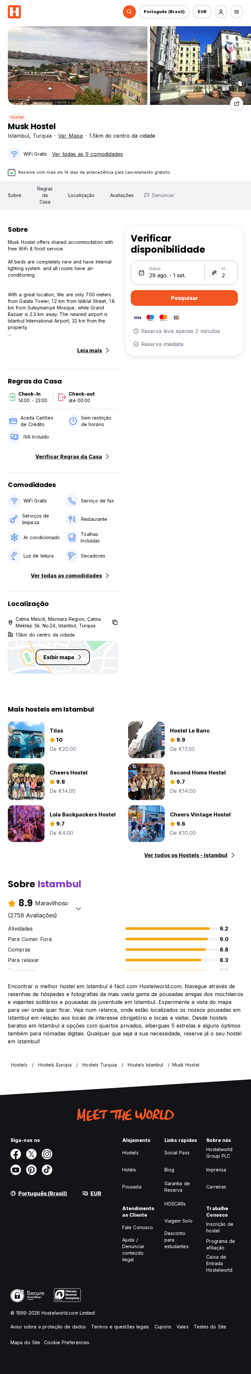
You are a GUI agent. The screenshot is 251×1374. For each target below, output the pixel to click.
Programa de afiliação (220, 1244)
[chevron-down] (78, 908)
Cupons (163, 1326)
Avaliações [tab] (122, 195)
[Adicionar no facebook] (15, 1154)
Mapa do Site (25, 1342)
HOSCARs (175, 1204)
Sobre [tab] (15, 195)
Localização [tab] (81, 195)
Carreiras (216, 1186)
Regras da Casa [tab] (45, 195)
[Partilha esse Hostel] (236, 103)
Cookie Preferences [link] (66, 1342)
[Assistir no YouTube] (15, 1170)
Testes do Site (210, 1326)
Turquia (42, 135)
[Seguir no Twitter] (31, 1154)
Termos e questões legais (120, 1326)
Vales (182, 1326)
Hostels (130, 1152)
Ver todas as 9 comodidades (87, 154)
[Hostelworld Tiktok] (47, 1170)
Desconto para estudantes (176, 1239)
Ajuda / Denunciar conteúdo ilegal (133, 1249)
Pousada (132, 1186)
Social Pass (177, 1152)
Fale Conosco (137, 1227)
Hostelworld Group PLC (219, 1153)
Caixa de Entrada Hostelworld (219, 1263)
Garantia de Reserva (177, 1187)
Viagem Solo (178, 1221)
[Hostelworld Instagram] (47, 1154)
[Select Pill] (129, 11)
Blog (169, 1169)
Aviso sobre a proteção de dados (48, 1326)
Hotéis (129, 1169)
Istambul (18, 135)
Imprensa (216, 1169)
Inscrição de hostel (219, 1227)
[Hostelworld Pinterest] (31, 1170)
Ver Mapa (70, 135)
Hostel (17, 117)
